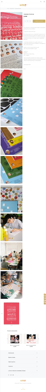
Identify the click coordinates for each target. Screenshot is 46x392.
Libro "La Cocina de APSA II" (31, 345)
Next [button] (38, 339)
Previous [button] (8, 339)
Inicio (8, 8)
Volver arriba (23, 389)
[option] (15, 339)
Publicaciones (12, 8)
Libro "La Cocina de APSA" (14, 345)
